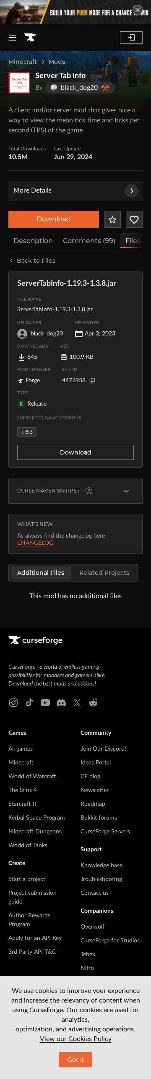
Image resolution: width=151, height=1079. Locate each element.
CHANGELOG (35, 543)
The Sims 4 (22, 790)
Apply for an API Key (35, 938)
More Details (32, 190)
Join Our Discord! (103, 749)
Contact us (95, 893)
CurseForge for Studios (110, 941)
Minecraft (22, 62)
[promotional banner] (75, 12)
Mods (57, 62)
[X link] (77, 703)
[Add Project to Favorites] (112, 219)
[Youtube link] (45, 703)
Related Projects (104, 572)
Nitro (87, 968)
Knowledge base (101, 865)
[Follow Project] (134, 219)
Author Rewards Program (29, 920)
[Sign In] (131, 37)
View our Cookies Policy (76, 1039)
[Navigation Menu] (12, 37)
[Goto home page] (30, 37)
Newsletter (95, 790)
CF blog (90, 776)
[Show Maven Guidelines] (126, 490)
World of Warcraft (32, 776)
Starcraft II (22, 804)
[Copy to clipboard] (92, 381)
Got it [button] (75, 1059)
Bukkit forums (99, 818)
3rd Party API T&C (32, 952)
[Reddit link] (93, 703)
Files (133, 241)
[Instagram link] (13, 703)
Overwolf (92, 927)
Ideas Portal (96, 763)
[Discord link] (61, 703)
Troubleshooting (101, 879)
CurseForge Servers (105, 832)
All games (20, 749)
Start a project (26, 879)
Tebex (88, 954)
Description (33, 241)
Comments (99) (89, 241)
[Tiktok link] (29, 703)
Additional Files (40, 572)
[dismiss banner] (138, 10)
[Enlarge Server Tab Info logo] (19, 83)
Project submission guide (32, 897)
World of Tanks (27, 845)
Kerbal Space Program (36, 818)
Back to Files (36, 260)
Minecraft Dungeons (35, 832)
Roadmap (93, 804)
